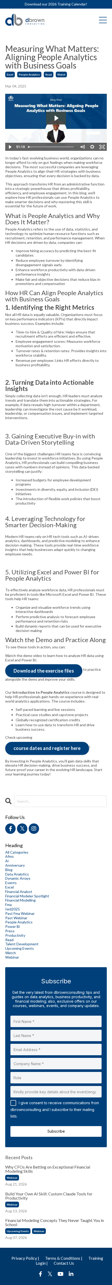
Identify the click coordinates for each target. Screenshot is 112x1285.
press (10, 931)
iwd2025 (12, 909)
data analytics (17, 874)
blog (9, 870)
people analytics (29, 74)
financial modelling (20, 900)
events (11, 883)
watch (61, 74)
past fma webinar (20, 913)
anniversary (15, 865)
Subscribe (56, 1131)
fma (8, 905)
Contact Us (64, 1263)
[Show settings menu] (92, 147)
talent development (22, 944)
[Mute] (82, 147)
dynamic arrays (17, 878)
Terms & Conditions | (63, 1258)
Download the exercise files (44, 671)
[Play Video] (10, 147)
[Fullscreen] (102, 147)
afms (9, 856)
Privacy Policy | (25, 1258)
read (48, 74)
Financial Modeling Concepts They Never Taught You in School (54, 1222)
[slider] (52, 147)
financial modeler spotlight (27, 896)
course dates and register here (47, 748)
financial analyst (18, 892)
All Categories (16, 852)
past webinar (16, 918)
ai (7, 861)
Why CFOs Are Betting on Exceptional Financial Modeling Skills (47, 1169)
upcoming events (19, 948)
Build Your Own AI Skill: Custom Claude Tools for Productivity (48, 1196)
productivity (15, 935)
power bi (12, 926)
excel (10, 74)
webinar (12, 957)
